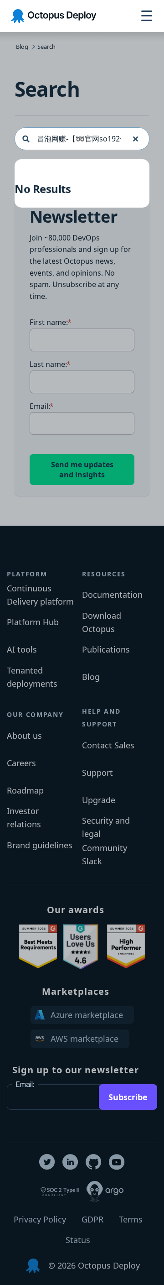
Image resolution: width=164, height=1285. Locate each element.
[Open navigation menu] (147, 16)
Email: (25, 1084)
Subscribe (128, 1097)
